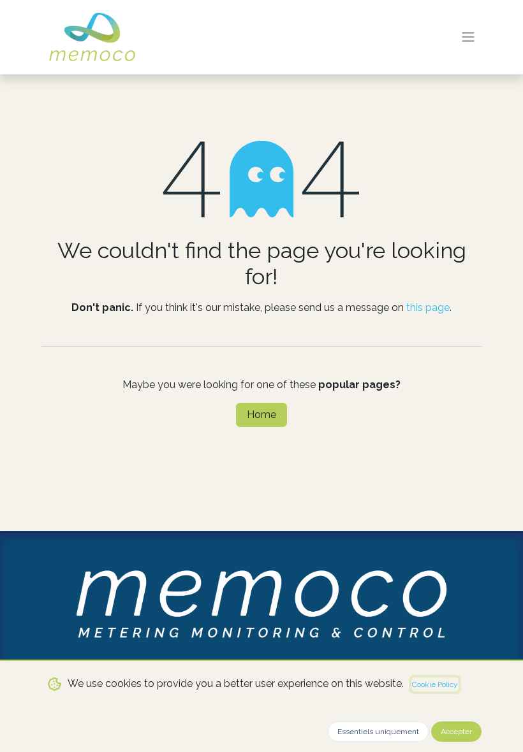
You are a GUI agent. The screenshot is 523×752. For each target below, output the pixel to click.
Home (261, 415)
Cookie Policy (435, 684)
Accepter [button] (456, 731)
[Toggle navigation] (468, 37)
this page (428, 307)
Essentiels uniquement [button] (378, 731)
